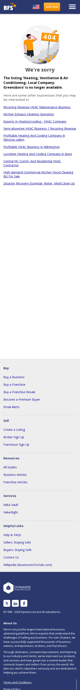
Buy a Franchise (14, 384)
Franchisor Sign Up (16, 444)
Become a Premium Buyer (21, 399)
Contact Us (11, 557)
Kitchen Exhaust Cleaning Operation (28, 114)
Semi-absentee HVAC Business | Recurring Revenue (39, 128)
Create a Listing (14, 430)
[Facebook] (24, 603)
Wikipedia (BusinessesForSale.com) (27, 565)
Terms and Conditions (17, 682)
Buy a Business (14, 377)
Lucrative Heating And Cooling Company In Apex (37, 154)
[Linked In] (15, 603)
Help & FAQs (12, 535)
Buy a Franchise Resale (19, 392)
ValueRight (10, 512)
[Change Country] (36, 6)
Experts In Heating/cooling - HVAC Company (34, 121)
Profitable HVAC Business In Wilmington (31, 147)
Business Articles (15, 475)
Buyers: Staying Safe (17, 550)
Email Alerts (11, 407)
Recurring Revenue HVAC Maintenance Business (37, 107)
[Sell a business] (52, 7)
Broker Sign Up (13, 437)
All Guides (10, 467)
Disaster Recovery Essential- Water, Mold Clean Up (39, 183)
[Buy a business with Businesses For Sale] (11, 7)
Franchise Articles (15, 482)
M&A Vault (10, 505)
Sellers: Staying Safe (17, 542)
